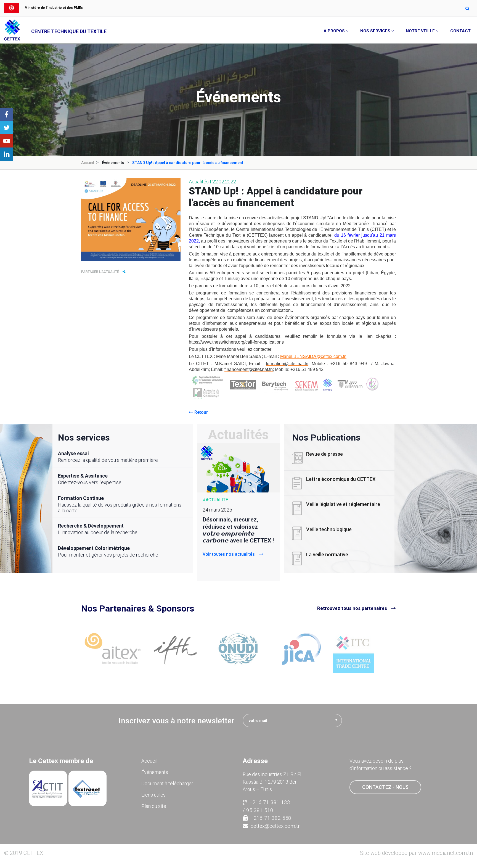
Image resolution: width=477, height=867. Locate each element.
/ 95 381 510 (258, 810)
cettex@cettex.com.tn (276, 826)
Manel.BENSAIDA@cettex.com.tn (313, 356)
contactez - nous (385, 787)
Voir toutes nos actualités (229, 554)
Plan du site (153, 806)
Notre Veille (420, 30)
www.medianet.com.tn (445, 853)
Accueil (87, 162)
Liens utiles (153, 795)
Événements (154, 772)
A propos (334, 30)
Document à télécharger (167, 783)
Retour (200, 412)
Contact (460, 30)
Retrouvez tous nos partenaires (352, 608)
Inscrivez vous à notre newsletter (176, 720)
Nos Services (375, 30)
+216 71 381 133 (270, 802)
